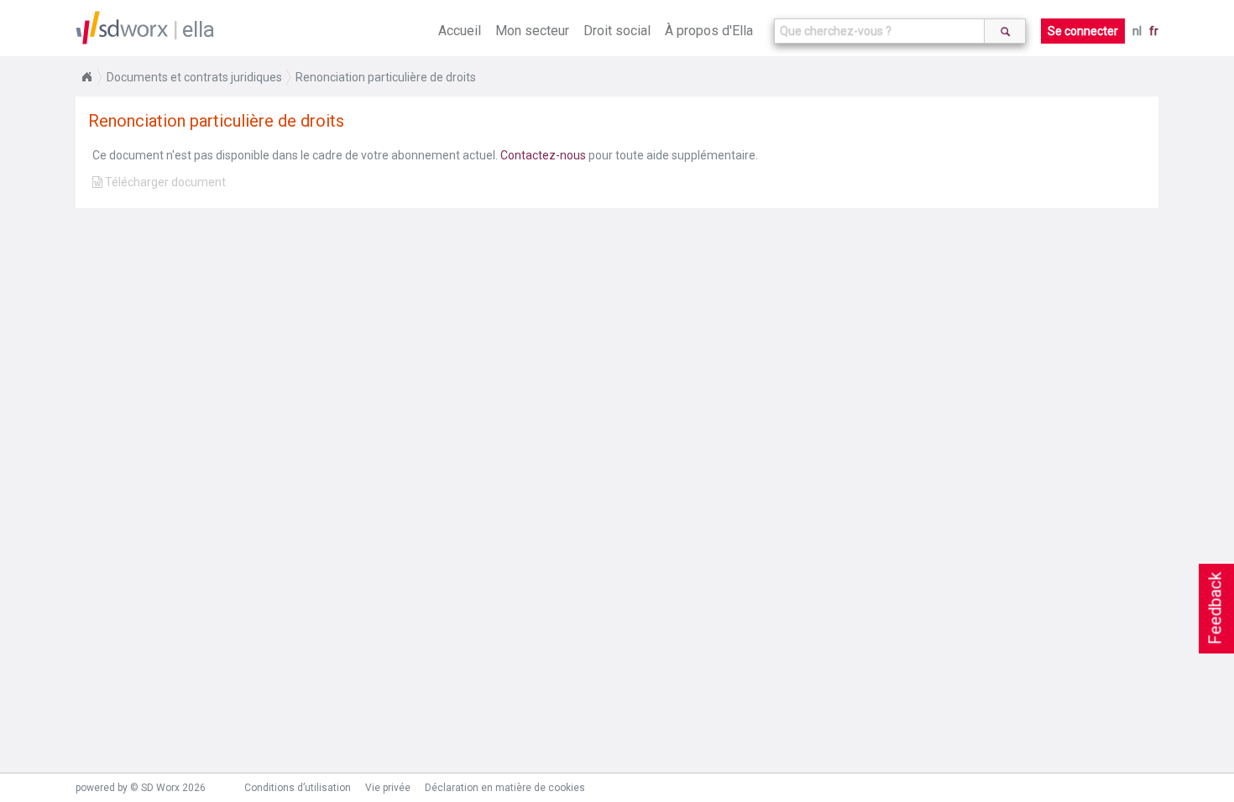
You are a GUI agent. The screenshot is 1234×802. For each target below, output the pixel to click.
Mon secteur (532, 31)
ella (198, 29)
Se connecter (1083, 31)
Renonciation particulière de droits (385, 77)
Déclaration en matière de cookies (505, 788)
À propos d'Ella (709, 31)
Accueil (459, 31)
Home (86, 77)
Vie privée (387, 788)
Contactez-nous (543, 155)
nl (1137, 31)
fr (1153, 31)
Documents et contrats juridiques (194, 77)
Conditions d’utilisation (297, 788)
